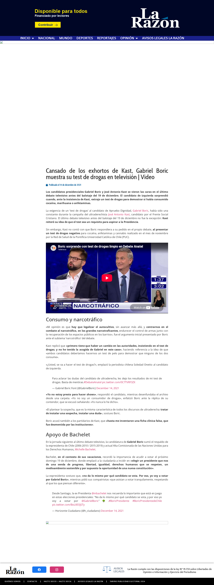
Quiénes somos (13, 581)
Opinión (127, 38)
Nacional (46, 38)
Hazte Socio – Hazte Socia (57, 581)
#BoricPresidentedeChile (147, 501)
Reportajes (106, 38)
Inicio (25, 38)
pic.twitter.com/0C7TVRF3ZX (118, 382)
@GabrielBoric (90, 501)
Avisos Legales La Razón (163, 38)
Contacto (32, 581)
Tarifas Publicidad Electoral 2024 (127, 581)
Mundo (65, 38)
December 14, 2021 (107, 388)
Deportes (84, 38)
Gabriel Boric (140, 210)
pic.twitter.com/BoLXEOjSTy (68, 504)
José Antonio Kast (119, 214)
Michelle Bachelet (85, 449)
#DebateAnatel (93, 382)
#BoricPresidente (119, 501)
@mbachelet (99, 493)
